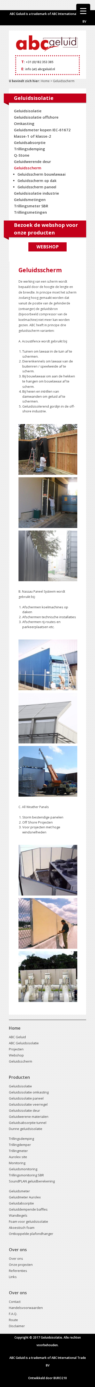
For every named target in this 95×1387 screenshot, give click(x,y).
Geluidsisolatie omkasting (29, 1092)
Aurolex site (18, 1157)
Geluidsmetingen (30, 199)
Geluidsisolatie (28, 110)
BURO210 (60, 1378)
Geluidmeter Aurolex (25, 1197)
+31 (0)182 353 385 (39, 62)
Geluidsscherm (27, 167)
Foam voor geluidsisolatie (28, 1221)
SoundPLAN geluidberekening (32, 1181)
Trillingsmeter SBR (31, 205)
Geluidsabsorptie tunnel (27, 1122)
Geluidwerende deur (32, 161)
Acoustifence (31, 341)
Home (45, 81)
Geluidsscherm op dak (36, 180)
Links (13, 1276)
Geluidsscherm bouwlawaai (41, 174)
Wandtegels (18, 1215)
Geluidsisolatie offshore (36, 117)
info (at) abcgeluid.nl (40, 69)
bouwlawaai (53, 381)
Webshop (47, 247)
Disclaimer (17, 1326)
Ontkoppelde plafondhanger (31, 1233)
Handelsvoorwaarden (26, 1307)
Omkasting (24, 123)
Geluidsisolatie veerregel (28, 1104)
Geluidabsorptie (21, 1203)
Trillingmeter (18, 1150)
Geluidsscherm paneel (36, 187)
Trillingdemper (20, 1144)
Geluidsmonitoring (23, 1169)
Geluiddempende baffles (28, 1209)
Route (13, 1320)
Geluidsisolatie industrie (36, 193)
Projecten (16, 1049)
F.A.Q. (13, 1313)
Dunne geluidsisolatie (25, 1128)
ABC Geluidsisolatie (24, 1043)
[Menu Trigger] (83, 11)
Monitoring (17, 1163)
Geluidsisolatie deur (24, 1110)
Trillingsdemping (29, 148)
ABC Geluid (17, 1037)
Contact (15, 1301)
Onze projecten (21, 1264)
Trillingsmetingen (30, 212)
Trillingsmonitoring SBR (26, 1175)
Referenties (18, 1270)
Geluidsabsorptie (30, 142)
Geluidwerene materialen (28, 1116)
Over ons (16, 1258)
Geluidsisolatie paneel (26, 1098)
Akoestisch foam (21, 1227)
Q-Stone (21, 155)
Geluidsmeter (19, 1191)
